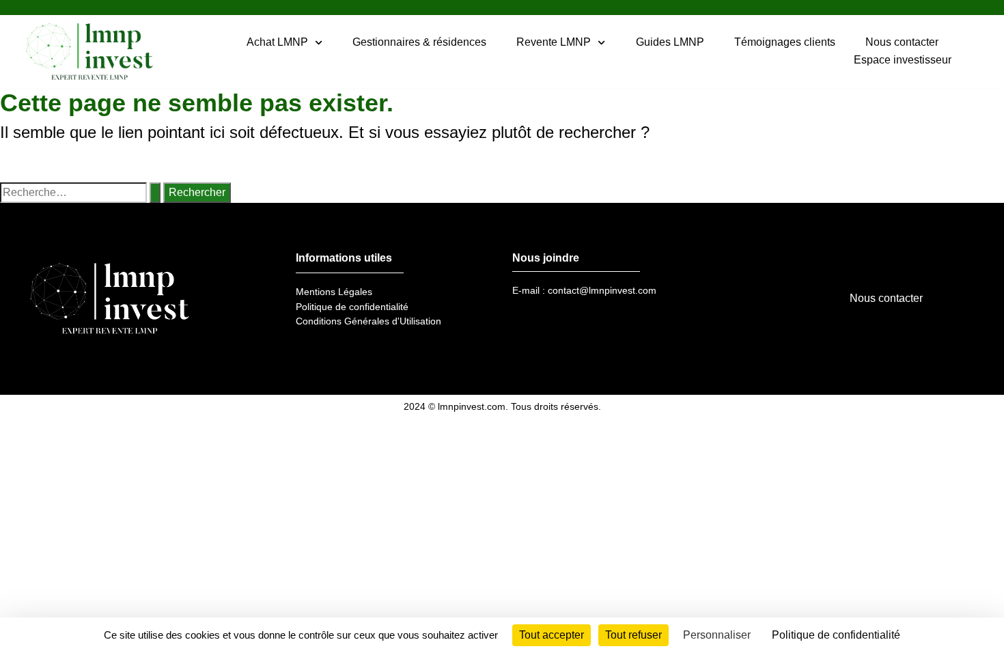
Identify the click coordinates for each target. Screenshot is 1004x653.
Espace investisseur (902, 60)
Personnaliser (717, 635)
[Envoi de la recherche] (155, 192)
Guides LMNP (670, 42)
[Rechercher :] (80, 192)
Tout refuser (633, 635)
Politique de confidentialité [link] (836, 635)
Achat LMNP (277, 42)
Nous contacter (901, 42)
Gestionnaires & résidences (419, 42)
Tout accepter (551, 635)
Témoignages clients (784, 42)
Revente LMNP (553, 42)
